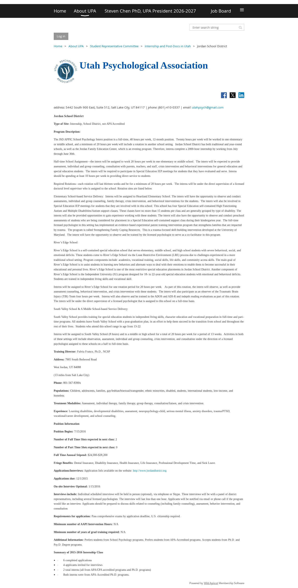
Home (58, 46)
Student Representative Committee (114, 46)
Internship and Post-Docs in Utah (168, 46)
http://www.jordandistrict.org (149, 470)
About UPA (76, 46)
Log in (61, 36)
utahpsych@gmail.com (208, 107)
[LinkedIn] (241, 95)
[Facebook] (224, 95)
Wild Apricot (211, 583)
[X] (233, 95)
